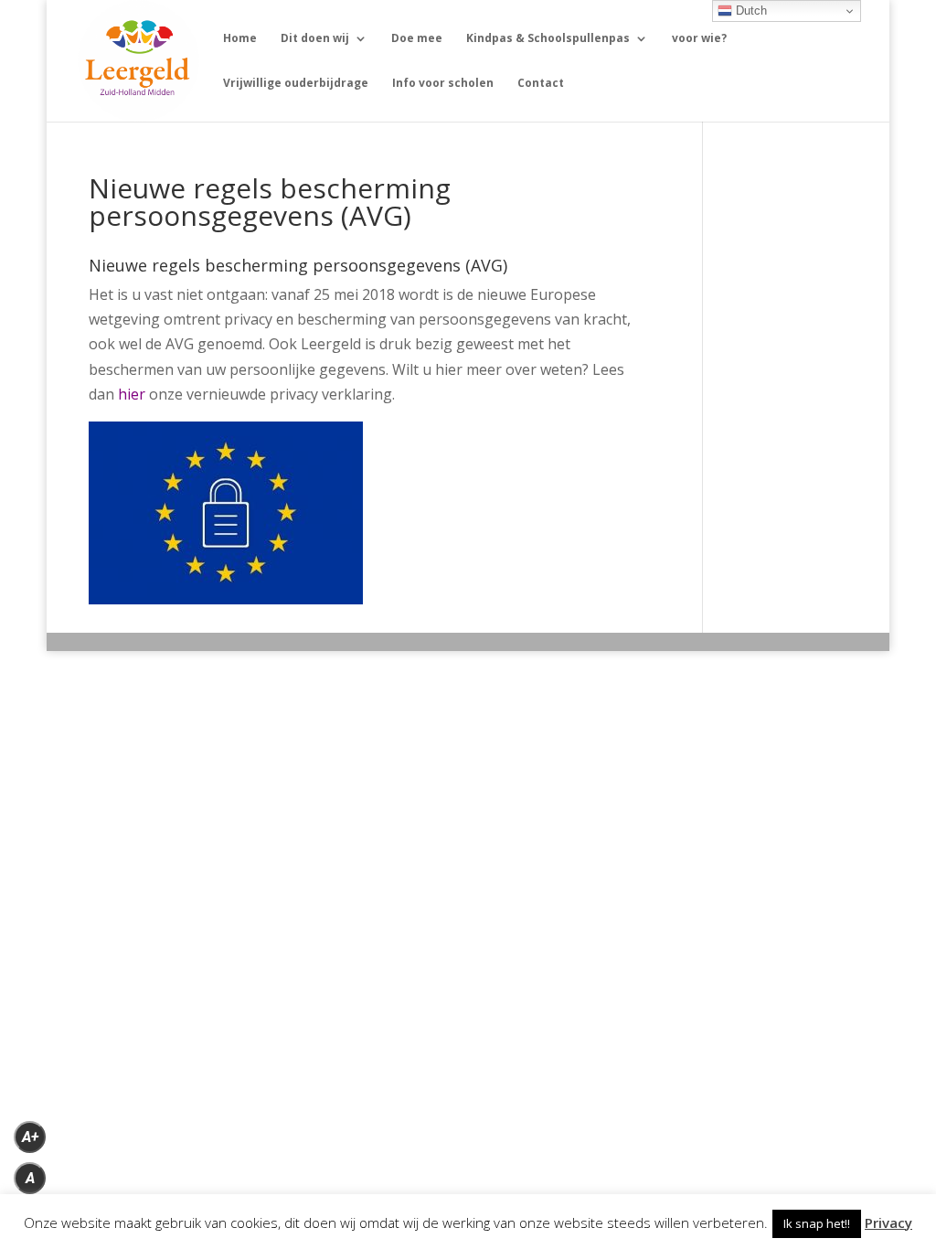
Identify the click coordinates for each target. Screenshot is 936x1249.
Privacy (888, 1222)
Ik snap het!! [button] (816, 1223)
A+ (30, 1137)
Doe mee (416, 39)
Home (240, 39)
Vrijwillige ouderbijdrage (295, 84)
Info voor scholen (443, 84)
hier (131, 394)
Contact (540, 84)
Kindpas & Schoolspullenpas (548, 39)
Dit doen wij (315, 39)
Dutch (749, 10)
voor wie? (699, 39)
